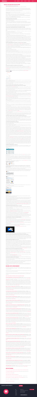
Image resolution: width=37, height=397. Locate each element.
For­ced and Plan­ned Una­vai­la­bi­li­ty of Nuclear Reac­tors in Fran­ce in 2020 (13, 371)
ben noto (20, 255)
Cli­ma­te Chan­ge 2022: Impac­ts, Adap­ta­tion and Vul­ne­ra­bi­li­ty (11, 374)
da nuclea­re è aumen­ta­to (26, 70)
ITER (21, 139)
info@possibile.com (22, 389)
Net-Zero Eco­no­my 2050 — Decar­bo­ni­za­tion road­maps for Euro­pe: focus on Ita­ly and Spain (14, 377)
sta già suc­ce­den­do (23, 219)
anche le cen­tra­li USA (18, 225)
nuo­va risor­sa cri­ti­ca (22, 222)
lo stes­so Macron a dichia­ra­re (13, 252)
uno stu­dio (24, 154)
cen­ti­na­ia (8, 185)
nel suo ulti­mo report (25, 160)
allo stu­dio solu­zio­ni (12, 221)
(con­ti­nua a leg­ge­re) (12, 289)
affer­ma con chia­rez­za (10, 44)
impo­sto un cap (10, 110)
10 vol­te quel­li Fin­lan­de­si (26, 212)
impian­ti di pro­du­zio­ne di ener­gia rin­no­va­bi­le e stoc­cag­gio (22, 203)
